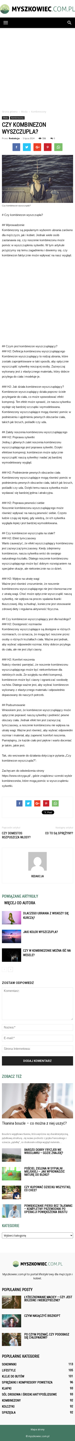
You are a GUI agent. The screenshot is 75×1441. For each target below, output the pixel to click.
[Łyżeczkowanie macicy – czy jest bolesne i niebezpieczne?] (11, 1302)
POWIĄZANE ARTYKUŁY (20, 896)
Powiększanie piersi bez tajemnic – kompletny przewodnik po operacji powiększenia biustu (48, 1209)
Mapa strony (37, 1429)
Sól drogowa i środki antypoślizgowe (29, 1394)
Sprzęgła (9, 1412)
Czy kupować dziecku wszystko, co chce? (47, 1188)
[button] (69, 22)
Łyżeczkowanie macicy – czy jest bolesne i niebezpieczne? (48, 1298)
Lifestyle (9, 1370)
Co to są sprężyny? (59, 833)
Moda (5, 117)
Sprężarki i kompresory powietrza (27, 1382)
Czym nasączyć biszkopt (42, 1316)
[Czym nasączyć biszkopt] (11, 1320)
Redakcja (14, 138)
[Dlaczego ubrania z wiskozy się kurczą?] (11, 917)
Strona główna (10, 111)
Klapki (6, 1388)
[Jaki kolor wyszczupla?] (11, 936)
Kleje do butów (13, 1376)
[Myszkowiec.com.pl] (37, 9)
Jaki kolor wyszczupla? (40, 932)
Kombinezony (17, 117)
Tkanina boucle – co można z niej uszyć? (34, 1123)
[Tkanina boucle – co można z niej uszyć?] (37, 1100)
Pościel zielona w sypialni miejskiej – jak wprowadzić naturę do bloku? (44, 1172)
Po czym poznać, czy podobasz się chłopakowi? (46, 1336)
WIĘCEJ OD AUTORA (19, 903)
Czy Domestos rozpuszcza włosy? (16, 835)
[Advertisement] (37, 68)
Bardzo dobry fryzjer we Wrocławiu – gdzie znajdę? (43, 1151)
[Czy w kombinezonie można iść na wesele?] (11, 955)
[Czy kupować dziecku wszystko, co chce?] (11, 1192)
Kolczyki (8, 1406)
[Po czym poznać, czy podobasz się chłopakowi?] (11, 1339)
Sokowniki (9, 1364)
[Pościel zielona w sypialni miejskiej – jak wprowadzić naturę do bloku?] (11, 1173)
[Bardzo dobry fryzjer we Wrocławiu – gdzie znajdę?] (11, 1155)
